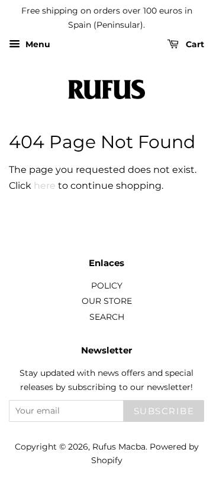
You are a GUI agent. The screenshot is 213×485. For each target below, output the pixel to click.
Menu (36, 44)
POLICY (106, 285)
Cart (193, 44)
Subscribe (164, 411)
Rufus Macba (119, 446)
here (45, 185)
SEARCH (106, 317)
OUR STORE (107, 301)
